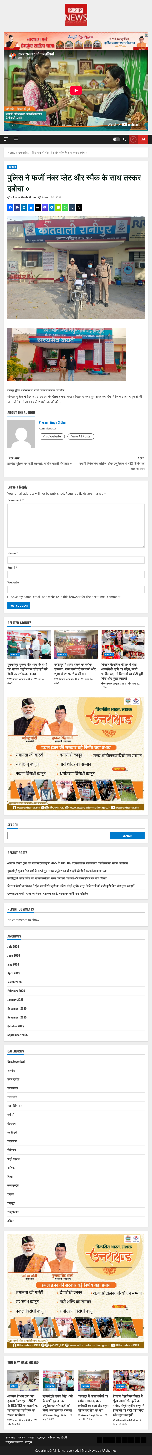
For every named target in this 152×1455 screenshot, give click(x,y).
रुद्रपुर (11, 1203)
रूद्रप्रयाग (13, 1211)
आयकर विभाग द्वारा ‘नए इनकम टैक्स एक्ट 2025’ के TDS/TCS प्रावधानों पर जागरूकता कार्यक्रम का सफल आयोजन (67, 863)
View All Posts (80, 436)
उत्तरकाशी (12, 1088)
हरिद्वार (10, 1220)
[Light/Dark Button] (116, 139)
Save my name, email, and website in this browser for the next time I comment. (66, 597)
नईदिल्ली (12, 1141)
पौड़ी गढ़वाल (13, 1158)
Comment (15, 500)
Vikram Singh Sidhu (23, 197)
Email (12, 568)
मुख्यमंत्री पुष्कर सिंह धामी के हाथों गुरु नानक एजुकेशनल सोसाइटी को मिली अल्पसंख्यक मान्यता (27, 669)
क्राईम (21, 1437)
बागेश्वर (11, 1167)
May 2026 (13, 964)
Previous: (39, 460)
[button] (6, 139)
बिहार (10, 1176)
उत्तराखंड (12, 166)
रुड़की (10, 1194)
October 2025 (15, 1026)
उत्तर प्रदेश (13, 1079)
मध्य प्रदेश (13, 1185)
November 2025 (17, 1017)
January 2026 (15, 999)
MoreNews (89, 1450)
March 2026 (14, 982)
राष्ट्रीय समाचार (14, 1442)
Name (12, 553)
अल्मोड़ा (11, 1070)
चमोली (10, 1114)
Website (13, 582)
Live (143, 139)
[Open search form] (124, 139)
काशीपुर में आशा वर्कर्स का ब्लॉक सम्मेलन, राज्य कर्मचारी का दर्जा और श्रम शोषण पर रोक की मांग (75, 669)
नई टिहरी (12, 1132)
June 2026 (13, 955)
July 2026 (13, 946)
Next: (112, 463)
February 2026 (16, 990)
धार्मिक (51, 1437)
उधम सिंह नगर (14, 1105)
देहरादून (11, 1123)
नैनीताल (11, 1150)
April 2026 (13, 973)
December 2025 (17, 1008)
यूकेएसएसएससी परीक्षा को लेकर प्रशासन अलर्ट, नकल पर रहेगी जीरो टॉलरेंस (47, 893)
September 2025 (17, 1035)
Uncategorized (16, 1061)
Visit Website (52, 436)
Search (12, 825)
